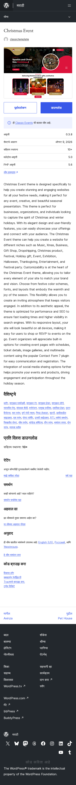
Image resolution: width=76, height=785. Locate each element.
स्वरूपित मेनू (9, 407)
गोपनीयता (9, 654)
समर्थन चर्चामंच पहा (12, 499)
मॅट (7, 705)
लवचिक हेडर (58, 407)
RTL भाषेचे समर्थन (59, 417)
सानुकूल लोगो (58, 403)
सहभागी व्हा (46, 666)
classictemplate (19, 39)
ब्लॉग (6, 403)
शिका (6, 666)
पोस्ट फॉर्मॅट (28, 417)
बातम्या (7, 641)
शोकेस (43, 635)
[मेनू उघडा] (70, 5)
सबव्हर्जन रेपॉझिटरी (12, 577)
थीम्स (6, 16)
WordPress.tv (15, 686)
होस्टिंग (7, 648)
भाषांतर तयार (60, 422)
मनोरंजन (33, 407)
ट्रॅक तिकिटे (9, 586)
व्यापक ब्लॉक (15, 427)
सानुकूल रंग (31, 403)
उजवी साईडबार (42, 417)
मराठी (15, 734)
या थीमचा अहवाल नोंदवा (14, 524)
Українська (11, 546)
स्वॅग (42, 686)
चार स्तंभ (16, 412)
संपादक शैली (22, 407)
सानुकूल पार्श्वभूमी (17, 403)
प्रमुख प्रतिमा (44, 407)
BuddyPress (14, 718)
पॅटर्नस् (43, 654)
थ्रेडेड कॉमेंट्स (36, 422)
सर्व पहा (68, 475)
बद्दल (6, 635)
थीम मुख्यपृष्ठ (9, 172)
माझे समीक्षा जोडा (11, 475)
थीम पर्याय (22, 422)
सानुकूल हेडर (44, 403)
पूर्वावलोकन (20, 108)
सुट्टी (52, 412)
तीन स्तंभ (48, 422)
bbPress (11, 711)
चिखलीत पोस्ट (10, 422)
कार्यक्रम (44, 673)
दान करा (46, 680)
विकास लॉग (9, 572)
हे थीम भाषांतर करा (12, 554)
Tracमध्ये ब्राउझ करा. (14, 581)
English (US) (45, 542)
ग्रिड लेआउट (42, 412)
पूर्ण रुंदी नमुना (28, 412)
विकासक (8, 680)
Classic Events (24, 122)
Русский (60, 542)
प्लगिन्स (44, 648)
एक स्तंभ (17, 417)
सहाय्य (7, 673)
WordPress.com (16, 698)
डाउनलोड (56, 108)
